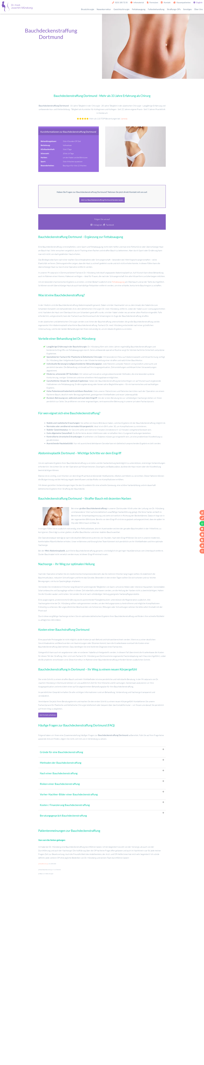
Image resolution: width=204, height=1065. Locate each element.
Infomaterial (138, 2)
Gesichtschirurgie (121, 9)
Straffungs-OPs (174, 9)
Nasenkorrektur (104, 9)
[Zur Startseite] (17, 11)
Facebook (110, 225)
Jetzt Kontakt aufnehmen (47, 715)
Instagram (97, 225)
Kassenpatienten (184, 2)
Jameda (124, 118)
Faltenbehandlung (156, 9)
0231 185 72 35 (121, 2)
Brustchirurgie (87, 9)
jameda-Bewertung (43, 863)
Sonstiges (187, 9)
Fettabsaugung (138, 9)
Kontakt (167, 2)
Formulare (153, 2)
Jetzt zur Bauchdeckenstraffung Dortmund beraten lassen (102, 200)
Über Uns (198, 9)
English (199, 2)
